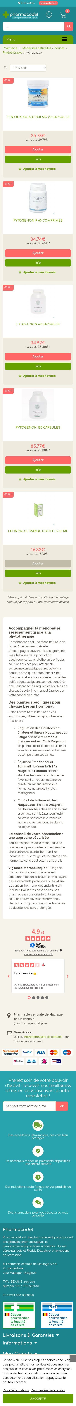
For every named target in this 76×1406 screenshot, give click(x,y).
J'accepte (38, 1398)
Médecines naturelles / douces (43, 48)
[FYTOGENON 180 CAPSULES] (38, 404)
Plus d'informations (16, 1390)
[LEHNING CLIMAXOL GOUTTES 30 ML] (38, 508)
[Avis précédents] (8, 976)
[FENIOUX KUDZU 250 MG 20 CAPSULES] (38, 94)
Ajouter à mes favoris (39, 169)
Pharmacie (10, 48)
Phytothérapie (12, 52)
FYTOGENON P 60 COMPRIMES (38, 220)
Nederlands (48, 3)
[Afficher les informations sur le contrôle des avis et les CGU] (60, 950)
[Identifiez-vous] (48, 15)
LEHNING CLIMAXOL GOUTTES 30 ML (38, 531)
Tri (5, 67)
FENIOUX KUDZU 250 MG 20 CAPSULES (38, 117)
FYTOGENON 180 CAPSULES (38, 427)
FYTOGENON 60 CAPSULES (38, 324)
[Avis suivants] (67, 976)
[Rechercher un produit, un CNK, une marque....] (68, 26)
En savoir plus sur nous (18, 1295)
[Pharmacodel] (20, 15)
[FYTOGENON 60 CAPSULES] (38, 301)
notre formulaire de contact (43, 1037)
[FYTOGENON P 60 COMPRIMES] (38, 197)
